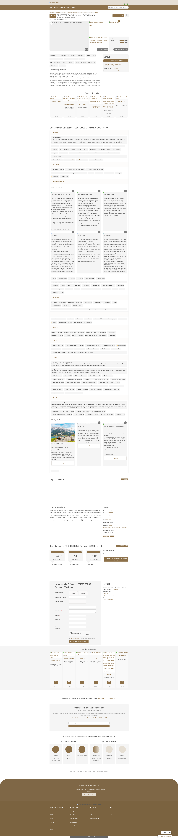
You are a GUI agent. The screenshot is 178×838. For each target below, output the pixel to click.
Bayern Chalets (122, 655)
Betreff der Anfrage (59, 606)
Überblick (55, 132)
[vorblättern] (85, 36)
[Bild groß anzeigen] (63, 192)
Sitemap (51, 829)
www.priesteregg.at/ (114, 70)
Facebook (112, 811)
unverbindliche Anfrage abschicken (79, 641)
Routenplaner (125, 479)
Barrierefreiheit (167, 832)
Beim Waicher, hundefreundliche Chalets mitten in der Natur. (108, 107)
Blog (68, 7)
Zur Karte (106, 593)
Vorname (57, 615)
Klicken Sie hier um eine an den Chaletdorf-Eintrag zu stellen (89, 717)
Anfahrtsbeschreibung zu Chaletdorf (113, 64)
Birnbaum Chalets (55, 660)
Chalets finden (54, 7)
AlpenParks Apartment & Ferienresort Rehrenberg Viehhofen (69, 104)
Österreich (108, 519)
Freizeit (55, 357)
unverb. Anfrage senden (118, 15)
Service (54, 340)
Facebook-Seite (70, 159)
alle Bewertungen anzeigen (121, 49)
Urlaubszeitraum (59, 592)
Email (56, 623)
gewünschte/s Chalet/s (60, 597)
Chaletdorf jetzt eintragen (89, 794)
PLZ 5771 (111, 512)
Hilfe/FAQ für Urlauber (74, 814)
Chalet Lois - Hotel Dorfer (95, 657)
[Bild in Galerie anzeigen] (99, 28)
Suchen (127, 7)
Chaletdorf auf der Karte (110, 65)
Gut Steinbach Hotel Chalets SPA (95, 107)
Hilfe (120, 4)
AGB (91, 814)
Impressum (92, 811)
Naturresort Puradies (56, 101)
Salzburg (111, 517)
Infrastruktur (56, 314)
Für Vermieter (53, 811)
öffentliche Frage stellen (89, 726)
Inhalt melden (111, 698)
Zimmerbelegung (59, 601)
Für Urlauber (52, 814)
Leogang (108, 515)
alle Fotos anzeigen (103, 49)
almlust (109, 674)
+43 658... (110, 68)
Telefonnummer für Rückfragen (59, 627)
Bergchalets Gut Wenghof (121, 102)
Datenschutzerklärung (75, 638)
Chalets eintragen (73, 822)
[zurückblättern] (53, 36)
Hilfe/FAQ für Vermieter (75, 811)
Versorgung (56, 297)
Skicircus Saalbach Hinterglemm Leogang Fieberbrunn (115, 527)
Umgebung (55, 398)
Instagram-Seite (83, 159)
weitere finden (69, 757)
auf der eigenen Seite (109, 757)
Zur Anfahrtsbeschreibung (109, 595)
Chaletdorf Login (113, 4)
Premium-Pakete (73, 825)
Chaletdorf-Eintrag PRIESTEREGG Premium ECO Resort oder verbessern (96, 758)
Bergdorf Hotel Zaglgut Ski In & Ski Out (82, 103)
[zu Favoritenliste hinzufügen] (51, 23)
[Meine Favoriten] (79, 7)
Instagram (112, 814)
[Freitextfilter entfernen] (125, 7)
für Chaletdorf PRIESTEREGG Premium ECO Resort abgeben (55, 758)
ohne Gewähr (101, 698)
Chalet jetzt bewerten (116, 559)
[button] (69, 36)
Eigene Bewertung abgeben (122, 545)
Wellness (55, 327)
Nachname (57, 619)
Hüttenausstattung (58, 181)
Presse (51, 818)
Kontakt (112, 536)
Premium (125, 94)
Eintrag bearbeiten (74, 818)
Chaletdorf (55, 164)
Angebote (62, 7)
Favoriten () (165, 836)
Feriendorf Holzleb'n (69, 658)
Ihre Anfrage (58, 610)
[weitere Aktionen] (127, 15)
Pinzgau (110, 525)
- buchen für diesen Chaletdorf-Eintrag (122, 757)
